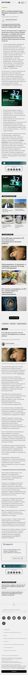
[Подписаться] (25, 611)
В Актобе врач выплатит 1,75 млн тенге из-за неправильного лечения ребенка (13, 240)
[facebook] (3, 623)
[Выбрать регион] (19, 3)
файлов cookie (21, 668)
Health (5, 329)
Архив (5, 635)
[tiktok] (19, 618)
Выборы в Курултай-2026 (10, 650)
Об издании (7, 629)
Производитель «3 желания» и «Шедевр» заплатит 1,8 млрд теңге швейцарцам (14, 266)
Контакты (6, 641)
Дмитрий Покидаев (11, 19)
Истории (12, 323)
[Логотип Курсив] (6, 2)
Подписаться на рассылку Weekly (11, 609)
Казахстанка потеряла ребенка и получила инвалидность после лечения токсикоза (12, 593)
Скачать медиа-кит (8, 647)
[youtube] (14, 618)
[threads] (24, 618)
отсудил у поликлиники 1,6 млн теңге (11, 535)
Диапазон (21, 373)
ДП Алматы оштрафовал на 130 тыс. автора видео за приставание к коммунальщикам (14, 291)
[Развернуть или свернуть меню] (25, 3)
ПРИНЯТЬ (14, 671)
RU (22, 2)
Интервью (5, 323)
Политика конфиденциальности (12, 632)
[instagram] (3, 618)
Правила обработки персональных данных (15, 638)
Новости (4, 7)
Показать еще (14, 317)
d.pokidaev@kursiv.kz (10, 20)
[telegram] (9, 618)
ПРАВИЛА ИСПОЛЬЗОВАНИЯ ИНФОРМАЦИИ (14, 644)
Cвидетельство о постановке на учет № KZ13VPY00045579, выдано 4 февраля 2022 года (12, 662)
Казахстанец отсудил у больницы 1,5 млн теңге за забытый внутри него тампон (13, 586)
